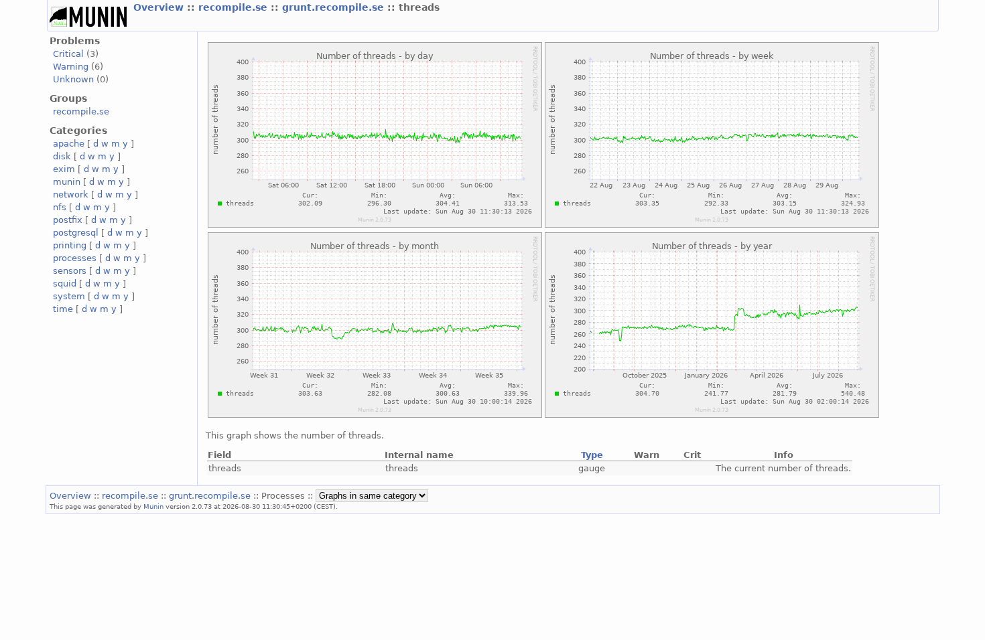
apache (68, 144)
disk (62, 156)
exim (64, 169)
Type (592, 455)
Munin (153, 506)
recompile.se (234, 7)
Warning (70, 67)
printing (69, 245)
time (63, 309)
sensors (69, 271)
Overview (160, 7)
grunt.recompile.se (334, 7)
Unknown (73, 79)
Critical (68, 54)
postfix (67, 220)
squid (64, 283)
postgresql (75, 233)
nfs (59, 207)
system (69, 296)
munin (66, 182)
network (70, 194)
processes (74, 258)
